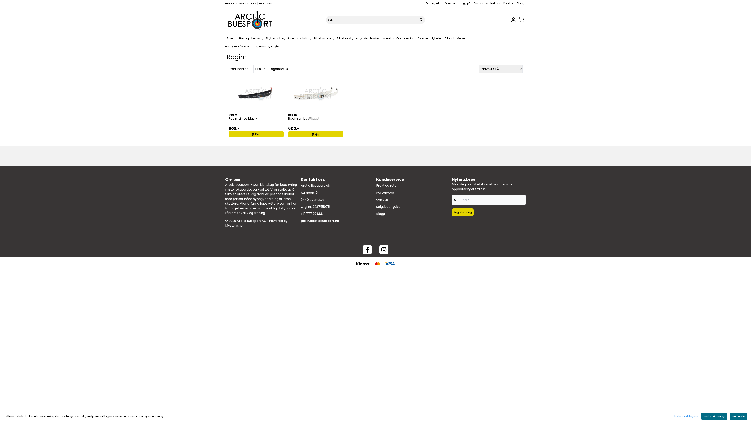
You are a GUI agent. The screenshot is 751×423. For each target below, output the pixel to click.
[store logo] (250, 20)
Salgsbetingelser (389, 206)
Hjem (228, 46)
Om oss (478, 3)
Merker (461, 38)
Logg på (466, 3)
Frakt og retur (433, 3)
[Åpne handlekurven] (521, 20)
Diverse (423, 38)
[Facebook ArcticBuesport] (367, 249)
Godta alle (738, 416)
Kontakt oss (493, 3)
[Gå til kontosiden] (513, 20)
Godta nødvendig (714, 416)
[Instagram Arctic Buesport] (383, 249)
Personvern (451, 3)
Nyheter (436, 38)
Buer (237, 46)
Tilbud (449, 38)
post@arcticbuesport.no (320, 221)
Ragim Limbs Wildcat (303, 118)
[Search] (421, 20)
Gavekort (508, 3)
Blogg (520, 3)
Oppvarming (405, 38)
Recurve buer (249, 46)
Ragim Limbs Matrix (243, 118)
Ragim (275, 46)
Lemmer (264, 46)
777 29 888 (314, 214)
